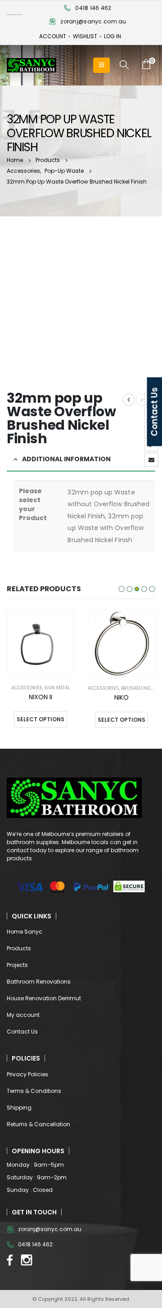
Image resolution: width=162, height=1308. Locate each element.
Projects (17, 965)
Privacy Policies (27, 1074)
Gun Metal (57, 687)
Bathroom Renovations (39, 981)
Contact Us (22, 1031)
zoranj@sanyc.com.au (93, 21)
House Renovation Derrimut (44, 998)
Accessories (26, 687)
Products (19, 948)
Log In (112, 36)
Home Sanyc (24, 931)
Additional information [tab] (66, 458)
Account (52, 36)
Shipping (19, 1107)
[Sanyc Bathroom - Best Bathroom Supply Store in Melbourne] (31, 65)
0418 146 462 (93, 8)
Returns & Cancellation (38, 1124)
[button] (121, 589)
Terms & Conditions (34, 1091)
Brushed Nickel (139, 688)
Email (151, 460)
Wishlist (85, 36)
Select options (40, 719)
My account (23, 1015)
